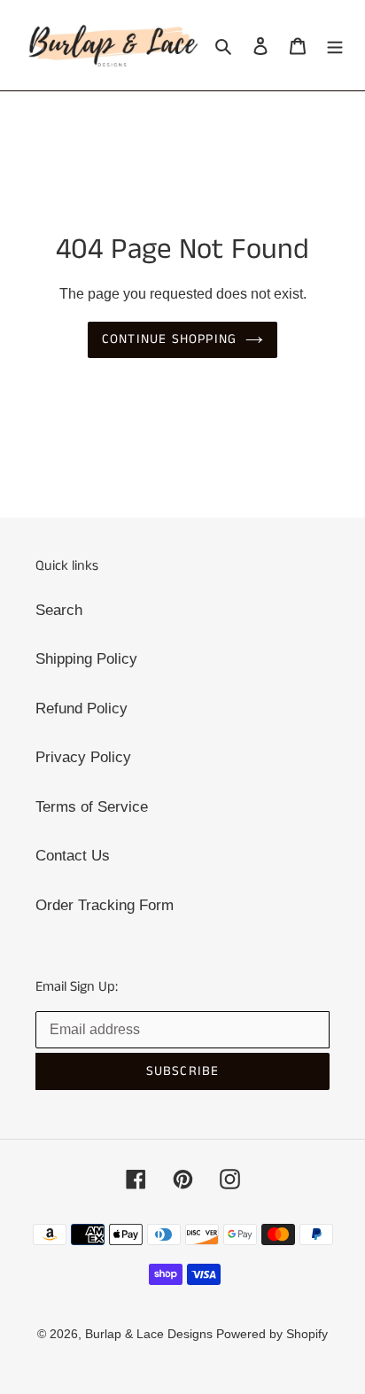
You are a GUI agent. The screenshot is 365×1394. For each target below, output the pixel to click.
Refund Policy (81, 708)
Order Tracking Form (104, 905)
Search (58, 610)
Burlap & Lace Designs (150, 1334)
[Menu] (334, 45)
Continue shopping (169, 339)
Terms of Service (91, 806)
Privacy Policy (83, 757)
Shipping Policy (86, 658)
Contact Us (72, 855)
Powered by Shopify (272, 1334)
